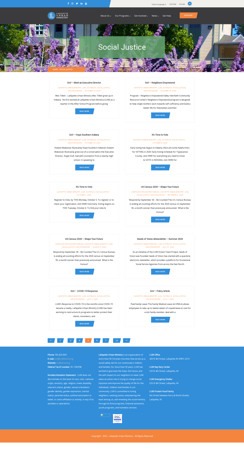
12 (117, 340)
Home (55, 69)
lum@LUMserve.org (63, 358)
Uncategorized (75, 91)
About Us (105, 15)
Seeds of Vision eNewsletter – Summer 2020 (160, 239)
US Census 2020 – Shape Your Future (160, 187)
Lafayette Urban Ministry (69, 88)
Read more (84, 111)
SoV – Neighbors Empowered (160, 82)
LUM (84, 88)
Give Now (188, 15)
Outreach (91, 88)
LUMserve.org (63, 362)
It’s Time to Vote (160, 134)
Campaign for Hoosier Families (145, 192)
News (154, 15)
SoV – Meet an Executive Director (84, 82)
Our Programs (122, 15)
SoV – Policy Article (160, 291)
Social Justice (103, 88)
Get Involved (140, 15)
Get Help (173, 4)
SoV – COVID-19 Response (84, 291)
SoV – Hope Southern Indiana (84, 134)
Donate (182, 4)
